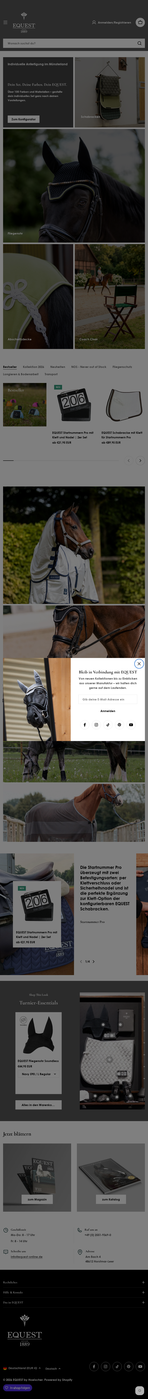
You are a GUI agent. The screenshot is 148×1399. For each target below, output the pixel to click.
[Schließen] (139, 664)
